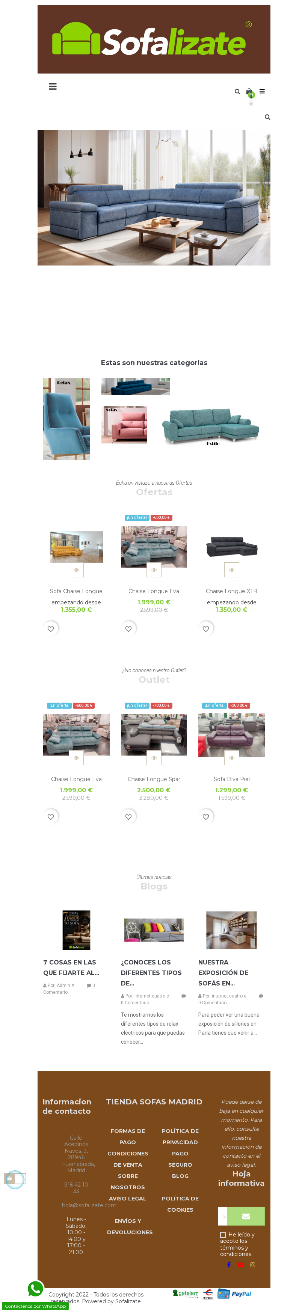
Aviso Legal (127, 1198)
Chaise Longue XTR (231, 591)
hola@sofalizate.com (89, 1205)
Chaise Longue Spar (154, 779)
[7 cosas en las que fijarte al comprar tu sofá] (76, 930)
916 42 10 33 (76, 1188)
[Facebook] (229, 1265)
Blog (180, 1176)
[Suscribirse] (246, 1216)
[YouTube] (240, 1265)
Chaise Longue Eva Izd (153, 595)
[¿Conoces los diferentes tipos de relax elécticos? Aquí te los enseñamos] (154, 930)
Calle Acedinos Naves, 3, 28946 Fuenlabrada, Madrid (78, 1154)
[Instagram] (252, 1265)
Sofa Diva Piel (232, 779)
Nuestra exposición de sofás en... (223, 973)
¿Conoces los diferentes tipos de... (151, 973)
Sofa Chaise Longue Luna (76, 595)
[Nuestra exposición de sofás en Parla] (231, 930)
